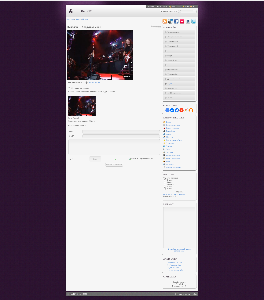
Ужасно (170, 189)
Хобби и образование (173, 158)
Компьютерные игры (173, 125)
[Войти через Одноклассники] (191, 110)
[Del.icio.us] (170, 21)
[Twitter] (193, 21)
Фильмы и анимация (173, 155)
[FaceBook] (176, 21)
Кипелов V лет (95, 82)
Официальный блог (174, 263)
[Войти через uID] (167, 110)
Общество (169, 137)
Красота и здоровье (172, 128)
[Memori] (182, 21)
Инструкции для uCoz (175, 270)
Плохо (169, 187)
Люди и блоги (170, 131)
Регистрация (176, 6)
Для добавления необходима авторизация (179, 250)
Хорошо (170, 182)
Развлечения (170, 143)
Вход (187, 6)
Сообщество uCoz (174, 265)
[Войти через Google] (186, 110)
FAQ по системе (173, 268)
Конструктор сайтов (182, 294)
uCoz (195, 294)
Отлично (170, 180)
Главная (70, 19)
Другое (168, 122)
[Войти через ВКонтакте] (172, 110)
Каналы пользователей (173, 167)
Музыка (85, 19)
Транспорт (169, 152)
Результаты (167, 194)
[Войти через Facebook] (177, 110)
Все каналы (170, 164)
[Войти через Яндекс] (181, 110)
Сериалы (169, 146)
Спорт (168, 149)
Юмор (168, 161)
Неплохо (170, 184)
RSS (194, 6)
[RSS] (165, 21)
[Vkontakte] (188, 21)
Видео (78, 19)
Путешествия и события (174, 140)
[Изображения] (82, 106)
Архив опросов (179, 194)
